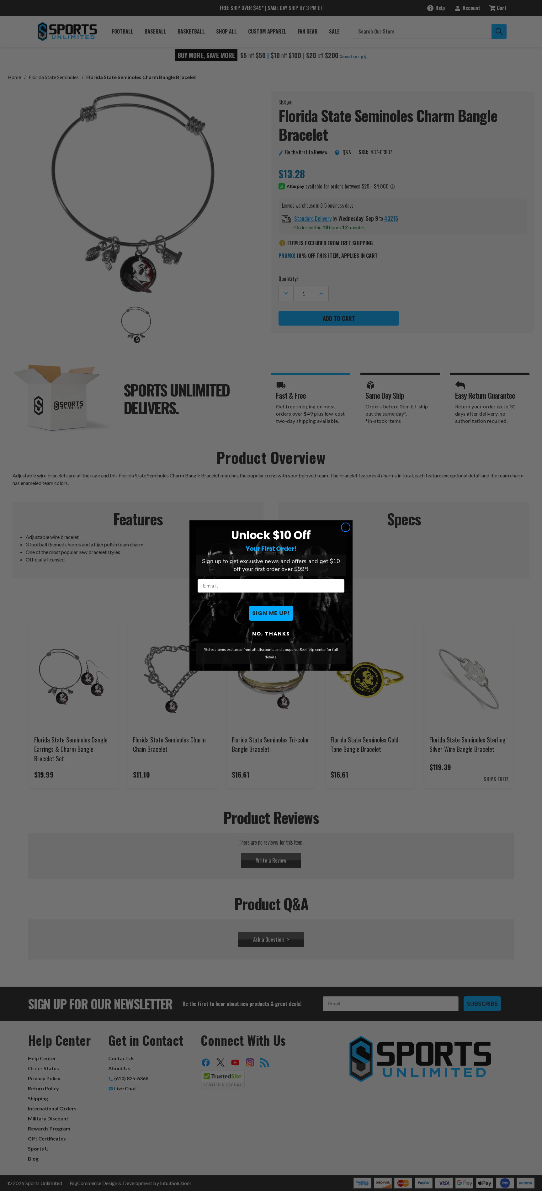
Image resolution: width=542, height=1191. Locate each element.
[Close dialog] (345, 527)
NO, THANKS (271, 633)
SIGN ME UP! (271, 613)
